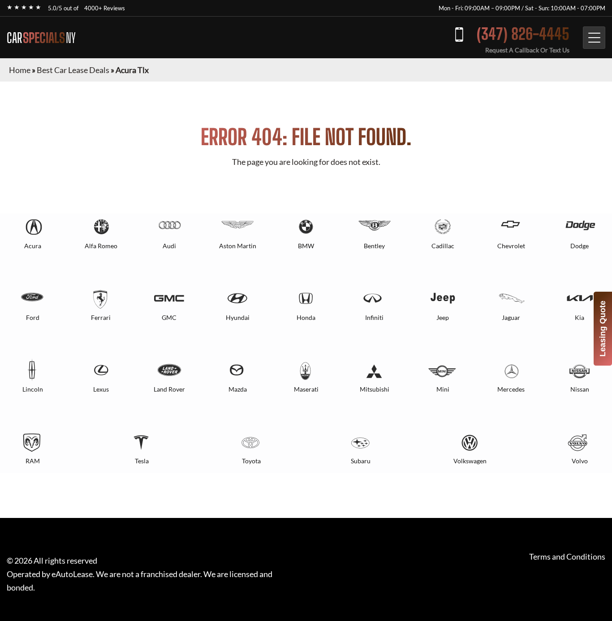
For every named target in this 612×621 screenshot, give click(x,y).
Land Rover (169, 389)
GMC (169, 317)
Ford (32, 317)
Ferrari (101, 317)
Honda (306, 317)
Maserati (306, 389)
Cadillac (442, 246)
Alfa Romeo (101, 246)
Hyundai (238, 317)
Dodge (579, 246)
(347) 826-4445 (523, 34)
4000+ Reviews (104, 8)
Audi (169, 246)
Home (19, 70)
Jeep (442, 317)
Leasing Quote (602, 329)
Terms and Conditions (567, 557)
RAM (33, 461)
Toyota (251, 461)
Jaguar (511, 317)
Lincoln (32, 389)
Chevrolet (511, 246)
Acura (32, 246)
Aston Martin (237, 246)
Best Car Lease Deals (73, 70)
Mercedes (511, 389)
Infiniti (374, 317)
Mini (442, 389)
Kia (579, 317)
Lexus (101, 389)
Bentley (374, 246)
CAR (41, 38)
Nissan (579, 389)
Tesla (142, 461)
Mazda (237, 389)
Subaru (361, 461)
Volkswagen (470, 461)
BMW (306, 246)
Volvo (580, 461)
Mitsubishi (374, 389)
